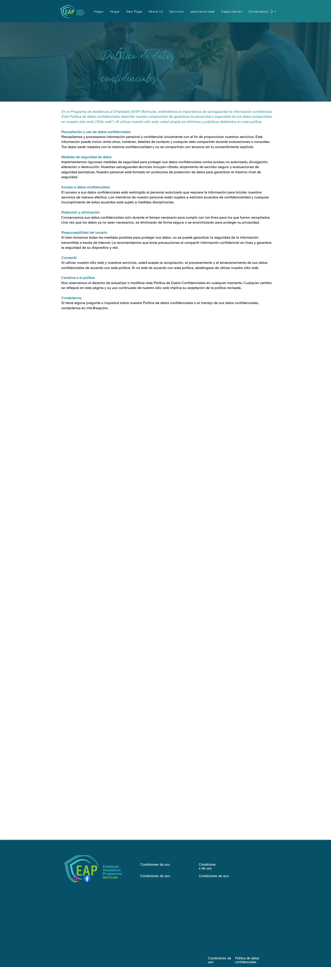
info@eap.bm (97, 308)
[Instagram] (76, 878)
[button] (156, 11)
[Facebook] (87, 878)
